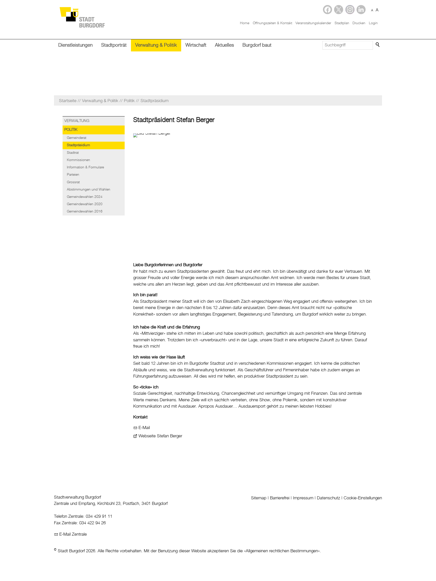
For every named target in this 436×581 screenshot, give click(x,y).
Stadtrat (73, 153)
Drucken (358, 23)
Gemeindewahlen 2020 (84, 204)
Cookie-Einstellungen (363, 498)
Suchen (378, 45)
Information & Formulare (85, 167)
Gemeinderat (76, 138)
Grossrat (73, 182)
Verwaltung (76, 121)
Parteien (73, 174)
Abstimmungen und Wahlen (88, 189)
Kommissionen (78, 160)
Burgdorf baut (256, 45)
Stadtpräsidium (78, 145)
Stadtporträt (114, 45)
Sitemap (258, 498)
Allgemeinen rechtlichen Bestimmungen (282, 551)
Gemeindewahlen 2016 (84, 211)
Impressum (303, 498)
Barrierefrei (279, 498)
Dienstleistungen (75, 45)
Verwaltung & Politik (156, 45)
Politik (70, 130)
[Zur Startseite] (82, 17)
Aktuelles (224, 45)
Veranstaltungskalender (313, 23)
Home (244, 23)
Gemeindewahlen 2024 (84, 197)
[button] (361, 9)
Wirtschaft (195, 45)
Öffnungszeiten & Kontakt (272, 23)
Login (373, 23)
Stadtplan (342, 23)
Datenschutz (328, 498)
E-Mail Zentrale (73, 534)
